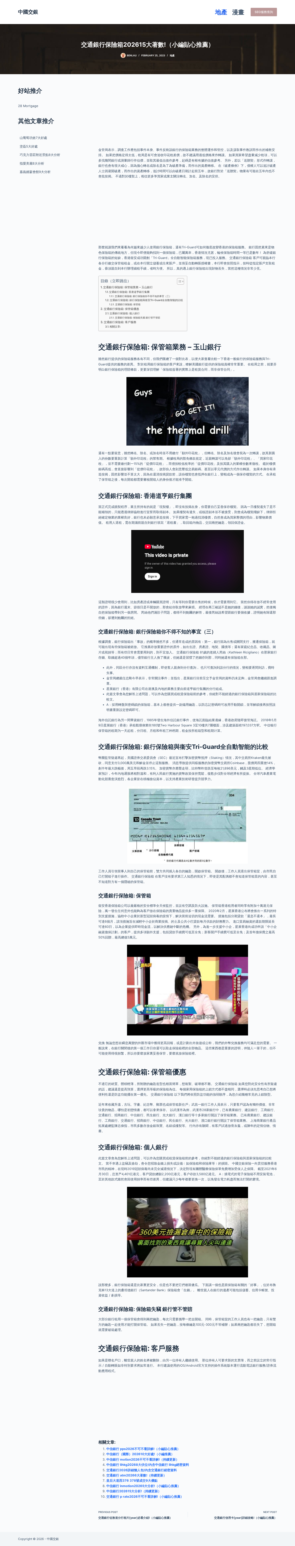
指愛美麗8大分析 (32, 163)
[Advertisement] (187, 114)
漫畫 (238, 12)
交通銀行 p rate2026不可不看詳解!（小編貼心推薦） (145, 1496)
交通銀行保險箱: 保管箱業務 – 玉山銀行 (128, 287)
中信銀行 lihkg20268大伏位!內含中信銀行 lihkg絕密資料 (147, 1465)
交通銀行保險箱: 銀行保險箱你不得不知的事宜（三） (143, 296)
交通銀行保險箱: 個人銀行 (125, 313)
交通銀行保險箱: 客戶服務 (120, 322)
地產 (221, 12)
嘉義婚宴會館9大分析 (35, 172)
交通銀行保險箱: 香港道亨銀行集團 (129, 291)
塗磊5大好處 (29, 146)
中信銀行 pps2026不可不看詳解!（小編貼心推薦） (143, 1449)
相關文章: (115, 326)
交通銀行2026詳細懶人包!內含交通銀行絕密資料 (141, 1470)
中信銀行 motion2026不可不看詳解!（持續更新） (142, 1459)
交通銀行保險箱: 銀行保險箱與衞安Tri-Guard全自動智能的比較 (146, 300)
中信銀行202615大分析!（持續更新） (133, 1491)
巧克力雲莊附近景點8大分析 (40, 155)
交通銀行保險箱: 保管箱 (127, 304)
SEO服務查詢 (264, 12)
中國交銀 (28, 12)
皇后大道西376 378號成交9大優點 (132, 1480)
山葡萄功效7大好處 (33, 138)
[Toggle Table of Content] (178, 281)
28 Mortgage (28, 106)
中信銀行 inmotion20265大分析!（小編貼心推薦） (143, 1486)
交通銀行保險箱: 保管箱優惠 (121, 308)
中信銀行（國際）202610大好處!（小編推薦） (140, 1454)
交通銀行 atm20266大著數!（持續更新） (136, 1475)
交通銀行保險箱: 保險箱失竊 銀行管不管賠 (137, 317)
